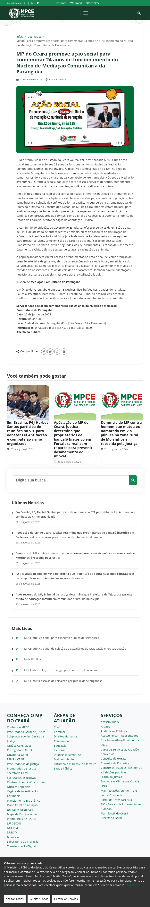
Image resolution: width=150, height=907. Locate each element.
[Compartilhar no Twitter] (50, 351)
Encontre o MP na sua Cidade (120, 781)
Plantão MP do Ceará (114, 813)
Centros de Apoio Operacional (26, 782)
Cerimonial (14, 796)
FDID (104, 786)
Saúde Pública (63, 768)
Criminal (59, 732)
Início (19, 36)
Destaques (34, 36)
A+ (25, 3)
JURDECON (14, 823)
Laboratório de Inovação (22, 841)
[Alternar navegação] (85, 13)
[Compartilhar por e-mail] (64, 351)
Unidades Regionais (20, 810)
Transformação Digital (21, 846)
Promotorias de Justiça (21, 768)
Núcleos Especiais (18, 787)
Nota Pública (32, 659)
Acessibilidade (110, 722)
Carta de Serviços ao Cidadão (120, 749)
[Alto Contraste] (38, 3)
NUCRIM (12, 828)
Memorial (13, 837)
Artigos (105, 726)
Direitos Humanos (65, 736)
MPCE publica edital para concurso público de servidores (61, 638)
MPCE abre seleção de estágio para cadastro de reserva (60, 670)
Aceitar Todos (15, 899)
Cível (57, 727)
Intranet (61, 3)
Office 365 (92, 3)
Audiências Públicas (114, 731)
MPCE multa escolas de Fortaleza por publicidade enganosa (63, 681)
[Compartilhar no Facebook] (43, 351)
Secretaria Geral (17, 773)
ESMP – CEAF (15, 759)
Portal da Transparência (116, 800)
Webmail (76, 3)
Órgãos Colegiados (19, 745)
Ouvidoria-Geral (17, 755)
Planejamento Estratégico (23, 800)
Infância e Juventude (67, 755)
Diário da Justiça (111, 777)
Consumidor (62, 741)
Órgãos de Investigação (22, 791)
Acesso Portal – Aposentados (119, 735)
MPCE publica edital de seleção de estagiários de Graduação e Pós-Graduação (75, 648)
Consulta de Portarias (115, 763)
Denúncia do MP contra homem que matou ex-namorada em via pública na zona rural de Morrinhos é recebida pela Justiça (121, 433)
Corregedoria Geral (19, 750)
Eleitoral (59, 750)
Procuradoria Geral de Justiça (26, 732)
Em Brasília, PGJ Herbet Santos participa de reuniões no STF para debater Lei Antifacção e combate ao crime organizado (27, 433)
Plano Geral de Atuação (22, 805)
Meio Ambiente (64, 759)
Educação (60, 745)
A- (32, 3)
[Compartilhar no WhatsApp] (57, 351)
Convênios (107, 754)
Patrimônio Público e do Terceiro (75, 764)
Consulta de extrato (113, 758)
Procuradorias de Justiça (23, 764)
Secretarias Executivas (21, 777)
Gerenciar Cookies (66, 899)
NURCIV (12, 832)
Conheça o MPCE (18, 727)
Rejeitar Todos (38, 899)
